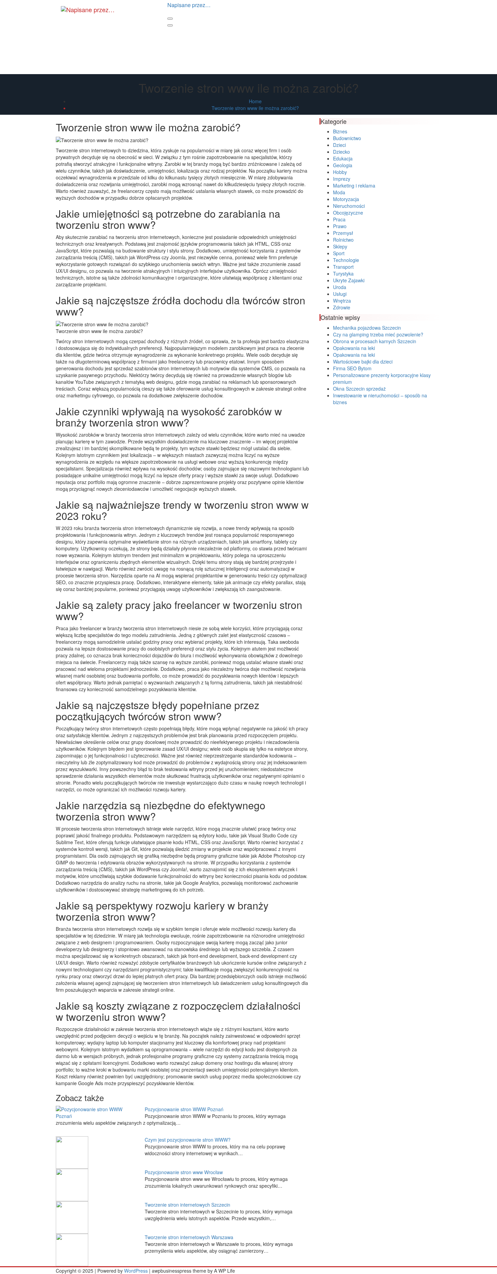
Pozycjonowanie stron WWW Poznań (184, 1109)
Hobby (340, 172)
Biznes (340, 131)
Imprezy (341, 178)
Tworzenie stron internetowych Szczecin (187, 1204)
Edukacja (343, 158)
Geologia (342, 165)
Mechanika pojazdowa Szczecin (367, 327)
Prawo (340, 226)
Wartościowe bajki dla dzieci (363, 361)
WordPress (136, 1270)
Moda (339, 192)
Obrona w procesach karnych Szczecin (374, 341)
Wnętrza (342, 300)
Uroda (339, 287)
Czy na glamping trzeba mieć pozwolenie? (378, 334)
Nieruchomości (349, 205)
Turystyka (343, 273)
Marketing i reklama (354, 185)
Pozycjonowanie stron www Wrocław (184, 1172)
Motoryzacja (346, 199)
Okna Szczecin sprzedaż (359, 388)
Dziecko (341, 151)
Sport (339, 253)
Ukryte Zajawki (348, 280)
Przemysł (343, 232)
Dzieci (339, 144)
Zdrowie (341, 307)
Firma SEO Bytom (352, 368)
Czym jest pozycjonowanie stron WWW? (188, 1139)
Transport (343, 266)
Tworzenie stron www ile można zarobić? (255, 108)
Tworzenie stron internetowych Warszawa (189, 1237)
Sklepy (340, 246)
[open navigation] (170, 19)
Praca (339, 219)
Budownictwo (347, 138)
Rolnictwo (343, 239)
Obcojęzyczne (348, 212)
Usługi (340, 293)
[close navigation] (170, 25)
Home (255, 101)
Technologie (346, 260)
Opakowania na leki (354, 348)
